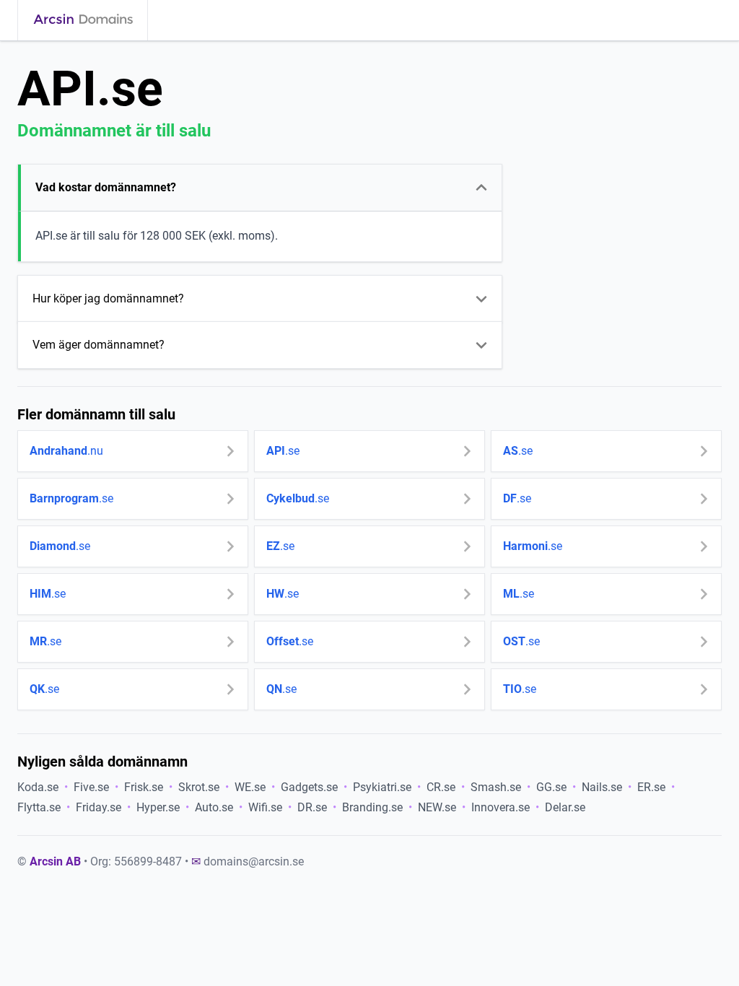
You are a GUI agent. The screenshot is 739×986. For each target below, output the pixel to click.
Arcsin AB (55, 861)
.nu (66, 451)
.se (282, 451)
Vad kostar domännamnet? (105, 187)
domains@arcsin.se (254, 861)
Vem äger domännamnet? (98, 345)
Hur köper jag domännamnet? (108, 298)
